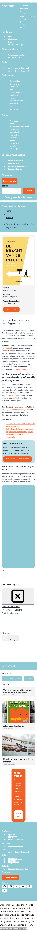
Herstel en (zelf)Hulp (12, 678)
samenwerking (20, 369)
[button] (13, 526)
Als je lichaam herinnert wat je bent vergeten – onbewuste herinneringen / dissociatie (20, 434)
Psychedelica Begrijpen (11, 553)
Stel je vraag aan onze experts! (17, 459)
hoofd (14, 398)
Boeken (9, 218)
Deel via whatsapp (10, 613)
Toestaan (3, 928)
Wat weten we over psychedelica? (11, 558)
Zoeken (5, 186)
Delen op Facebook (11, 607)
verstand (8, 348)
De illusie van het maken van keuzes (20, 429)
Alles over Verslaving (13, 726)
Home (8, 211)
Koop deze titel (11, 309)
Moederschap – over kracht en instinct (18, 760)
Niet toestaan (12, 928)
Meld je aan (18, 814)
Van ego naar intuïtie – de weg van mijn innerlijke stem (18, 691)
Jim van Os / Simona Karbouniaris (11, 548)
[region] (18, 533)
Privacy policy (21, 928)
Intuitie (29, 678)
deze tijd (12, 395)
